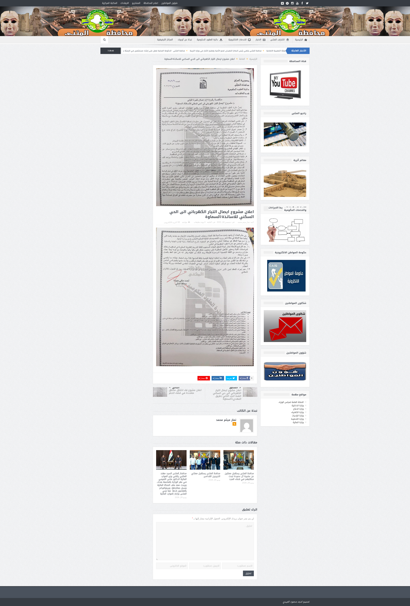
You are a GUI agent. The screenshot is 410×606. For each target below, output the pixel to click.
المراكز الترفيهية (165, 39)
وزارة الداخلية (298, 406)
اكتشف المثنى (277, 39)
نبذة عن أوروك (185, 39)
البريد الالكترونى (170, 222)
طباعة (184, 222)
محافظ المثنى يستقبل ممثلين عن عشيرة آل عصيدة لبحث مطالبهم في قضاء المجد (239, 476)
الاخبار (258, 39)
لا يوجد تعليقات (199, 222)
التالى (175, 387)
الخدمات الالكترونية (237, 39)
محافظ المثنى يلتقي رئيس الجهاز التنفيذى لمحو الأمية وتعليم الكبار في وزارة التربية (282, 51)
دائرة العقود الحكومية (207, 39)
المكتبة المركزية (109, 3)
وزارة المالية (298, 422)
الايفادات (124, 3)
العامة (209, 222)
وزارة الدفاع (298, 409)
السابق (233, 387)
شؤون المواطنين (169, 3)
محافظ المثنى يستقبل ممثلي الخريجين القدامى (205, 474)
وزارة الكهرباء (297, 412)
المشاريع (136, 3)
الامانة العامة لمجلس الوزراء (291, 402)
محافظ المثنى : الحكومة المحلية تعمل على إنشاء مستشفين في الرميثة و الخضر (207, 51)
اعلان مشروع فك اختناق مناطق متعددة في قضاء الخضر (185, 391)
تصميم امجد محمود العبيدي (296, 602)
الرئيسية (299, 39)
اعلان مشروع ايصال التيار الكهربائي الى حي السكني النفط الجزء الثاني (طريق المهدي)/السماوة (227, 394)
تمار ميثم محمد (244, 222)
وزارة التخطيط (297, 419)
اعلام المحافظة (151, 3)
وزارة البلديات (298, 416)
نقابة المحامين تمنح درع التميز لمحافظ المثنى (150, 51)
